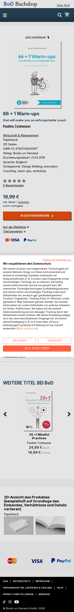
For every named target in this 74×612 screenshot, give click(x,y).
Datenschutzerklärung (57, 260)
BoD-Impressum (27, 328)
